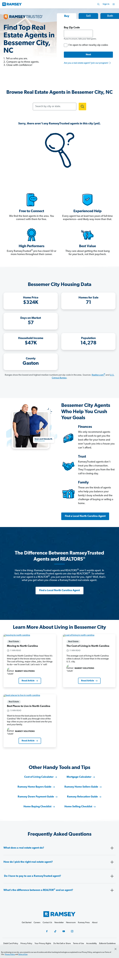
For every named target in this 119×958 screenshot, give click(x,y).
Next (88, 54)
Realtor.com (98, 375)
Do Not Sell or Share (62, 943)
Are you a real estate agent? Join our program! (86, 63)
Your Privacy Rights (43, 943)
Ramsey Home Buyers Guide (34, 787)
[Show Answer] (112, 848)
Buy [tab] (66, 16)
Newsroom (71, 923)
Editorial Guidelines (107, 943)
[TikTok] (55, 931)
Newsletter (59, 923)
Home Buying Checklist (37, 806)
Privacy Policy (10, 954)
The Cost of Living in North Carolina (87, 646)
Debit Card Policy (10, 943)
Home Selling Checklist (78, 806)
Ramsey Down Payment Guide (36, 797)
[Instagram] (72, 931)
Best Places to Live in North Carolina (28, 706)
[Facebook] (47, 931)
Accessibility (91, 943)
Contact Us (47, 923)
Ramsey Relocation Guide (82, 797)
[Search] (98, 4)
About (94, 923)
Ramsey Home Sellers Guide (81, 787)
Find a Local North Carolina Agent (85, 516)
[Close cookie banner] (115, 949)
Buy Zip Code (72, 27)
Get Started (26, 923)
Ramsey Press (84, 923)
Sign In (106, 4)
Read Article (28, 681)
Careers (37, 923)
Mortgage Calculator (79, 777)
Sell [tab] (88, 16)
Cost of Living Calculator (39, 777)
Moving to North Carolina (22, 646)
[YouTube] (64, 931)
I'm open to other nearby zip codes (88, 45)
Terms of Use (22, 954)
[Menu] (114, 4)
